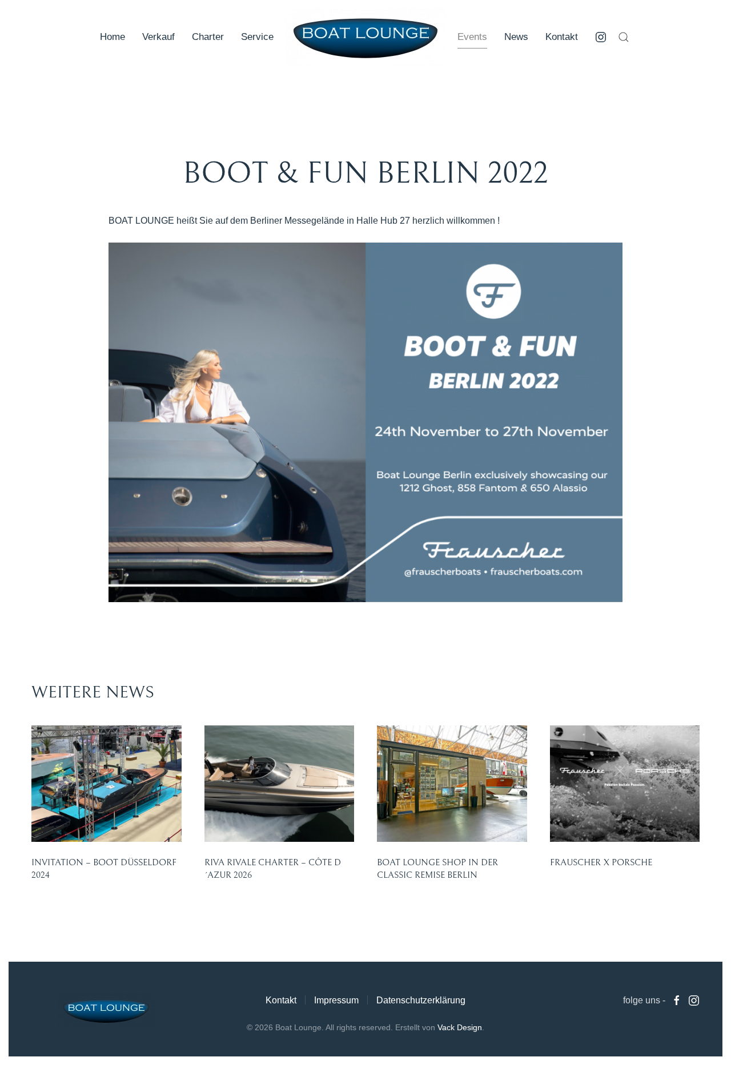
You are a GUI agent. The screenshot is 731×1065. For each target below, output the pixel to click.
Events (472, 36)
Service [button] (257, 36)
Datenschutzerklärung (420, 1000)
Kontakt (281, 1000)
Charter (208, 36)
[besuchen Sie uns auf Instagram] (601, 37)
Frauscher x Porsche (601, 862)
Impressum (336, 1000)
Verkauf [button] (158, 36)
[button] (623, 37)
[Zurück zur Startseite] (365, 37)
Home (112, 36)
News (516, 36)
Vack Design (459, 1027)
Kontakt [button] (561, 36)
